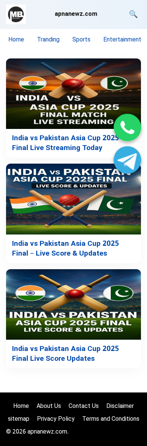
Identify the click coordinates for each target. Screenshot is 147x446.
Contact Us (84, 407)
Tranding (48, 40)
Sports (81, 40)
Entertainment (122, 40)
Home (16, 40)
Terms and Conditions (110, 419)
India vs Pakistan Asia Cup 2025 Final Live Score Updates (65, 354)
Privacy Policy (56, 419)
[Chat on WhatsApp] (127, 128)
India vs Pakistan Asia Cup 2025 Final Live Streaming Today (65, 143)
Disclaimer (120, 407)
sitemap (18, 419)
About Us (49, 407)
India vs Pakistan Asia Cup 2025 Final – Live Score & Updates (65, 249)
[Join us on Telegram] (127, 161)
